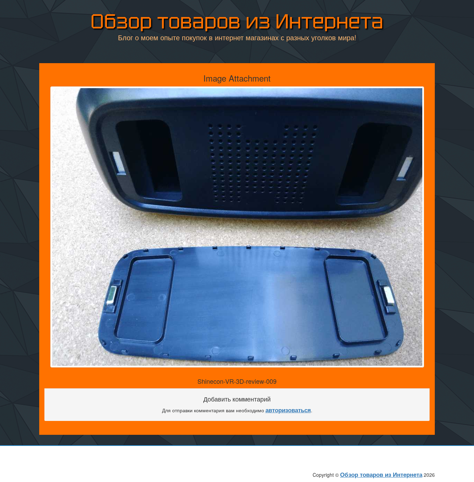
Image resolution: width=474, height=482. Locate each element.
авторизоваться (288, 410)
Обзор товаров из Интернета (237, 21)
